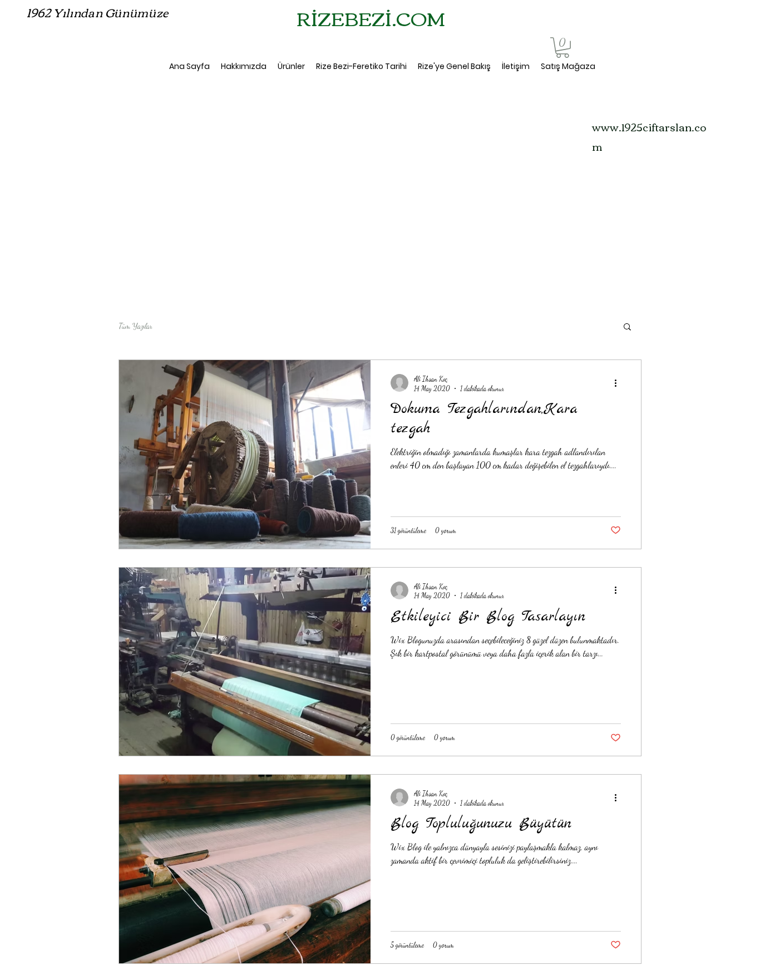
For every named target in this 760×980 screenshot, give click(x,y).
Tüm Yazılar (135, 326)
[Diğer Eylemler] (619, 383)
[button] (562, 47)
